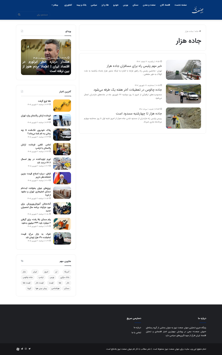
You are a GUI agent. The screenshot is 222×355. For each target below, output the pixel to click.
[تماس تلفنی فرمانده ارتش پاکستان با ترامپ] (62, 149)
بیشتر (55, 5)
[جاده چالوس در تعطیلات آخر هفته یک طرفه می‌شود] (183, 94)
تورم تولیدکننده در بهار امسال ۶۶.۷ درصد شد (36, 160)
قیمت (51, 282)
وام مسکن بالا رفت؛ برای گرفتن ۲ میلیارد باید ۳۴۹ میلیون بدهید (36, 221)
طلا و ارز (105, 5)
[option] (46, 57)
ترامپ (41, 277)
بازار (24, 271)
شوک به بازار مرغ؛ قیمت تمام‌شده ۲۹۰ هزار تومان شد (36, 235)
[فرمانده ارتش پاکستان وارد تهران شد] (62, 120)
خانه (197, 31)
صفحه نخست (181, 5)
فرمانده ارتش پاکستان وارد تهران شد (36, 117)
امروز (46, 271)
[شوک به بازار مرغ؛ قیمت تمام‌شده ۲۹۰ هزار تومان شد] (62, 238)
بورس (125, 5)
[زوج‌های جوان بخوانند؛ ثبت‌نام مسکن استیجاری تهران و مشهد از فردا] (62, 193)
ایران (35, 271)
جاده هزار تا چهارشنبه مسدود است (139, 113)
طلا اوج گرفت (44, 101)
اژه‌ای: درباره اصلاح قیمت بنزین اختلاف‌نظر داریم (36, 175)
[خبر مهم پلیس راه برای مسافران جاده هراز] (183, 70)
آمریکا (67, 271)
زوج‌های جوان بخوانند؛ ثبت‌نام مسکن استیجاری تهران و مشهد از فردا (36, 191)
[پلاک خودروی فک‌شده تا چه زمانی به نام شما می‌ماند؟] (62, 134)
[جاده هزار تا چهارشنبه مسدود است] (183, 118)
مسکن (135, 5)
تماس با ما (136, 332)
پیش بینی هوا (41, 288)
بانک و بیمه (81, 5)
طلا (60, 282)
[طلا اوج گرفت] (62, 105)
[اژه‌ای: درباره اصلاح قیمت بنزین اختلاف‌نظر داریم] (62, 178)
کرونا (29, 288)
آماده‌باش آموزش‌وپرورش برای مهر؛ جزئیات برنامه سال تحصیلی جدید (36, 207)
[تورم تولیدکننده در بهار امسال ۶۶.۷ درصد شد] (62, 164)
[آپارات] (18, 349)
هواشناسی (55, 288)
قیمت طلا (26, 282)
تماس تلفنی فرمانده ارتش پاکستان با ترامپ (36, 146)
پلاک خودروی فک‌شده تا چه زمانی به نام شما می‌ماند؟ (36, 131)
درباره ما (137, 327)
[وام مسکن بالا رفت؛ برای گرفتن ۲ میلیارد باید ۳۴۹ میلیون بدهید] (62, 224)
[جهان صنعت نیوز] (197, 10)
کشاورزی (68, 5)
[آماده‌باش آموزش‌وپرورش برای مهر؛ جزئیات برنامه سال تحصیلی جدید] (62, 208)
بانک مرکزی (64, 277)
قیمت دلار (39, 282)
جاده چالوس (28, 277)
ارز (56, 271)
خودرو (115, 5)
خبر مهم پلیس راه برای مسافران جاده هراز (134, 65)
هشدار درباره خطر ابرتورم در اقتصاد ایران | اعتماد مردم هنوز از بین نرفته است (46, 66)
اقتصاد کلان (165, 5)
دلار (68, 282)
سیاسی (94, 5)
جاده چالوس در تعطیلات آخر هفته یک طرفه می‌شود (127, 89)
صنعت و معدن (149, 5)
